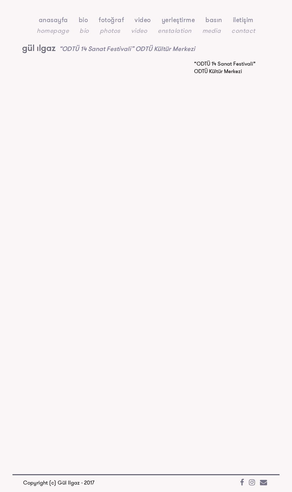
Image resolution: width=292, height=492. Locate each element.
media (211, 30)
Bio (84, 30)
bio (83, 20)
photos (110, 30)
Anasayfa (53, 20)
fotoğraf (111, 20)
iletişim (243, 20)
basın (213, 20)
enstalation (175, 30)
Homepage (53, 30)
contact (243, 30)
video (143, 20)
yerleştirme (178, 20)
